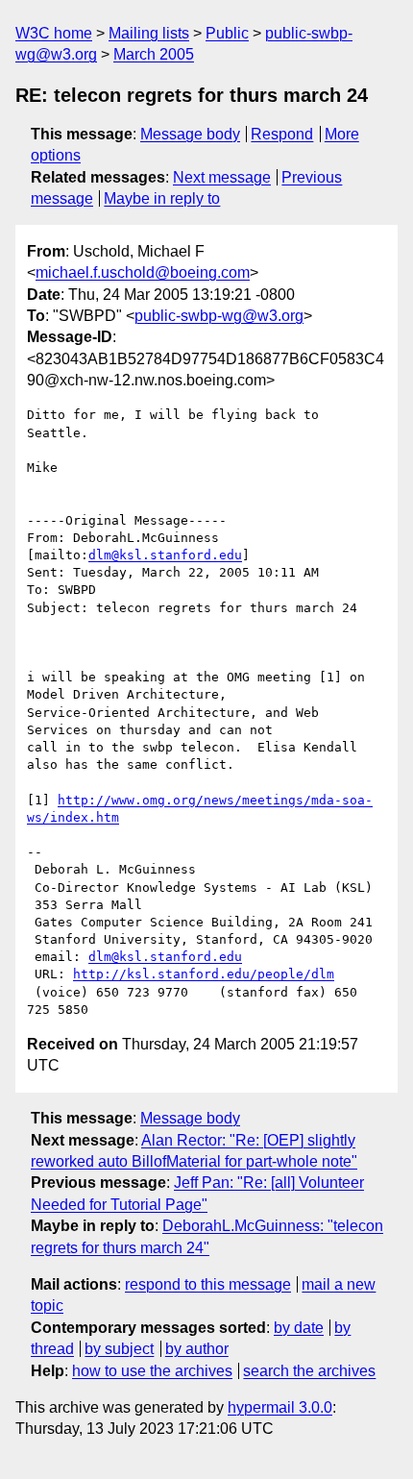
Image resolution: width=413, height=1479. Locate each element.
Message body (190, 134)
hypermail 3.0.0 (280, 1407)
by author (197, 1349)
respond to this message (208, 1284)
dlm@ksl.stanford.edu (165, 555)
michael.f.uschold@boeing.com (143, 272)
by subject (119, 1349)
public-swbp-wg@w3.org (219, 316)
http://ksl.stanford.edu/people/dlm (203, 974)
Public (227, 33)
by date (299, 1327)
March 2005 (153, 54)
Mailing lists (149, 33)
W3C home (53, 33)
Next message (222, 177)
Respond (282, 134)
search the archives (309, 1371)
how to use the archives (152, 1371)
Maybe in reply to (162, 198)
